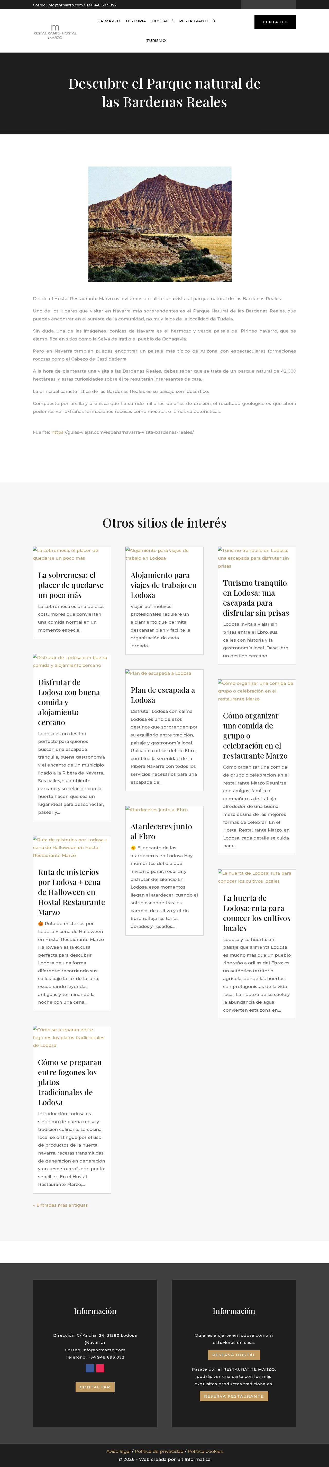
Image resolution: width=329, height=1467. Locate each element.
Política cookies (205, 1451)
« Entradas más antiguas (60, 1205)
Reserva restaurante (234, 1396)
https (57, 432)
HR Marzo (108, 21)
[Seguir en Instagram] (273, 5)
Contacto (275, 22)
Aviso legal (118, 1451)
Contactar (95, 1387)
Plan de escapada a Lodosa (163, 695)
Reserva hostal (234, 1354)
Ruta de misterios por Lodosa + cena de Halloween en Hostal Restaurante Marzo (71, 892)
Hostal (160, 21)
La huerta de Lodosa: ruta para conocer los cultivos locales (257, 913)
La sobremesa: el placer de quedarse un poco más (71, 585)
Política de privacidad (159, 1451)
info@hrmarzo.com (65, 5)
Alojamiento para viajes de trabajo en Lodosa (164, 585)
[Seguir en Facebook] (264, 5)
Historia (136, 21)
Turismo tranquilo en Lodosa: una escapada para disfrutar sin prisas (256, 597)
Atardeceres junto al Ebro (161, 831)
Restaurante (194, 21)
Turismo (156, 40)
